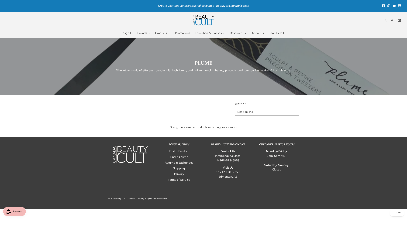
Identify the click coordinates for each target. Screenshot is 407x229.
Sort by (240, 104)
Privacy (179, 174)
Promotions (182, 33)
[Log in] (392, 20)
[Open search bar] (385, 20)
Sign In (128, 33)
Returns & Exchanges (179, 162)
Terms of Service (179, 179)
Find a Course (179, 157)
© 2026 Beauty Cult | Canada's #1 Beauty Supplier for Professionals (137, 198)
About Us (258, 33)
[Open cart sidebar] (399, 20)
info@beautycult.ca (228, 156)
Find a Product (179, 151)
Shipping (179, 168)
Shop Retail (276, 33)
